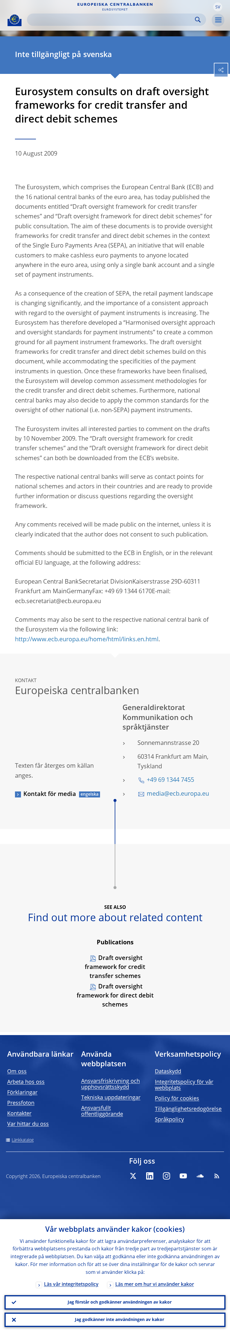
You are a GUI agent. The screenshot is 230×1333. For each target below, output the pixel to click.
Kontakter (19, 1113)
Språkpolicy (169, 1119)
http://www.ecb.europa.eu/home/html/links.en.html (86, 640)
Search (198, 19)
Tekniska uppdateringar (110, 1098)
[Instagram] (166, 1176)
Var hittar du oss (28, 1124)
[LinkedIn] (150, 1176)
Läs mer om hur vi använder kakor (154, 1284)
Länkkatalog (23, 1140)
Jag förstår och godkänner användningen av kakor (120, 1302)
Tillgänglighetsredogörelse (188, 1109)
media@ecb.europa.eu (178, 794)
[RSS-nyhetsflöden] (217, 1176)
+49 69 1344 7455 (170, 780)
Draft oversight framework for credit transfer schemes (115, 967)
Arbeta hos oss (26, 1082)
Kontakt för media (49, 794)
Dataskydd (168, 1071)
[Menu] (218, 20)
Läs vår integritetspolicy (71, 1284)
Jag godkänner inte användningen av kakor (119, 1320)
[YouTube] (183, 1176)
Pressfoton (20, 1103)
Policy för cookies (177, 1098)
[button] (217, 6)
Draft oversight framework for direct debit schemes (115, 996)
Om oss (17, 1071)
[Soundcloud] (200, 1176)
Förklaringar (22, 1092)
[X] (133, 1176)
